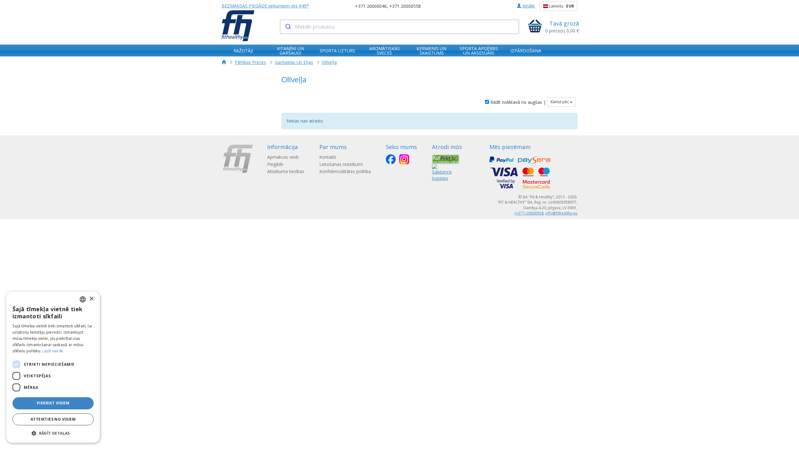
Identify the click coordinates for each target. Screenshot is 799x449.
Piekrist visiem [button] (53, 403)
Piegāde (275, 164)
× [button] (91, 299)
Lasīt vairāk (52, 351)
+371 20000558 (405, 6)
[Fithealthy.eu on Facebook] (391, 159)
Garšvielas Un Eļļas (294, 62)
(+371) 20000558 (529, 213)
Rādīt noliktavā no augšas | (517, 102)
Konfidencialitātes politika (345, 171)
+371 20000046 (371, 6)
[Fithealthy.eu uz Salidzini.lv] (442, 172)
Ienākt (528, 6)
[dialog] (53, 367)
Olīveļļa (329, 62)
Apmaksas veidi (282, 157)
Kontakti (327, 157)
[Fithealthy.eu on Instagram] (404, 159)
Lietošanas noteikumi (341, 164)
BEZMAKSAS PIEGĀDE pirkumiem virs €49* (265, 6)
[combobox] (399, 27)
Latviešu (561, 6)
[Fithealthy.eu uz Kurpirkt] (445, 159)
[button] (53, 433)
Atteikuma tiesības (285, 171)
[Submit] (287, 27)
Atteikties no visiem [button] (53, 419)
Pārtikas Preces (250, 62)
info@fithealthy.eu (561, 213)
